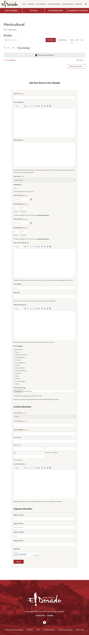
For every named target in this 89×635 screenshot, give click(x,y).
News (38, 629)
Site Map (50, 615)
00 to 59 (23, 212)
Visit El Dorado (11, 10)
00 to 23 (16, 212)
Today (13, 48)
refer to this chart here (43, 215)
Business (17, 352)
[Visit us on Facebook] (44, 622)
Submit (18, 561)
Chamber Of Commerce (21, 355)
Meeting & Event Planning (54, 4)
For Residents (31, 4)
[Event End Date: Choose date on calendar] (31, 223)
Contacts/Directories (68, 4)
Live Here (33, 10)
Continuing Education (20, 363)
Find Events (50, 40)
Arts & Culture (19, 349)
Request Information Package (14, 629)
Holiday (17, 376)
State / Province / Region (51, 453)
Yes (16, 188)
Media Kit (30, 629)
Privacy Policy (40, 615)
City (15, 453)
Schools (17, 384)
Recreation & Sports (20, 381)
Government (18, 373)
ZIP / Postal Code (18, 460)
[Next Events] (8, 48)
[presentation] (19, 106)
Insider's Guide (78, 4)
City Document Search (65, 629)
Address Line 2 (17, 445)
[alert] (44, 55)
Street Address (17, 437)
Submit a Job (80, 629)
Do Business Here (55, 10)
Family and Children (20, 368)
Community (18, 360)
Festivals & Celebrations (21, 371)
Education (17, 365)
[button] (19, 106)
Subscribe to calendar (76, 66)
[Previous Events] (5, 48)
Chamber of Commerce (78, 10)
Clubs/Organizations (20, 357)
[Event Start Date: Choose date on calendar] (31, 199)
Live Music (17, 379)
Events (24, 4)
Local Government (41, 4)
